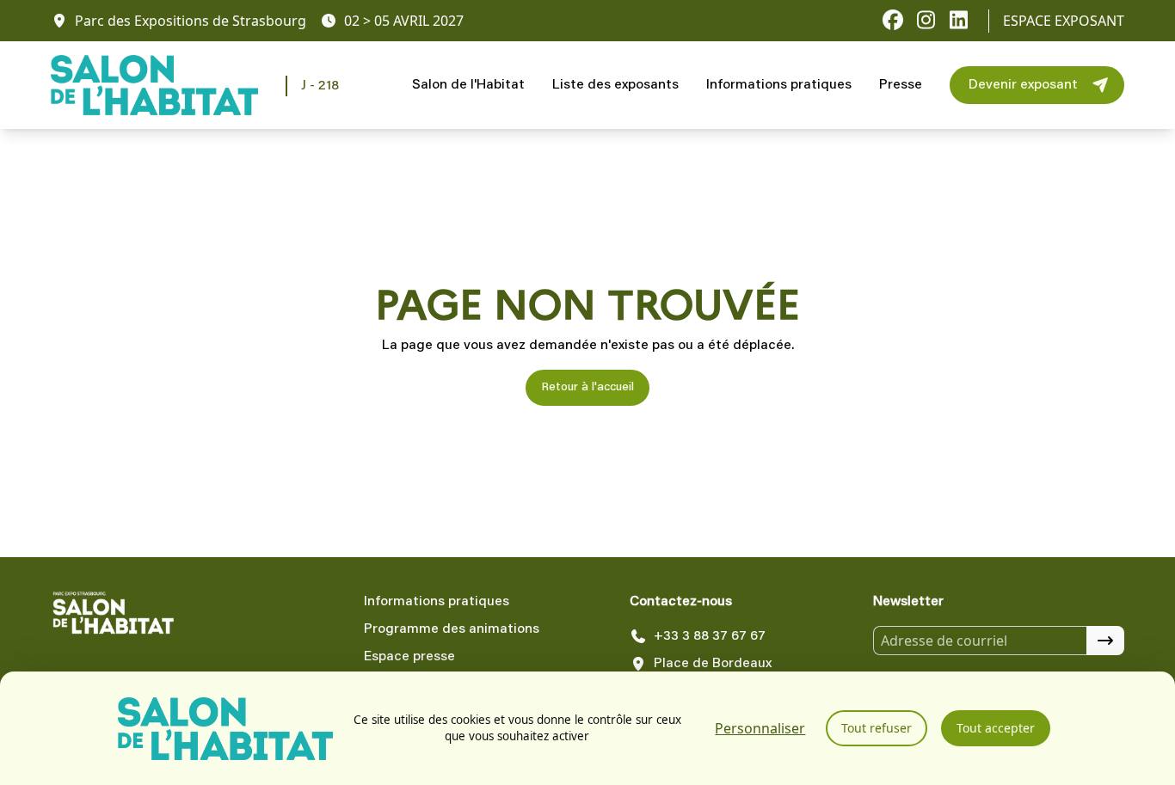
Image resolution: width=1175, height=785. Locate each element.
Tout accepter (996, 728)
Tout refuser (876, 728)
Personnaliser (760, 728)
